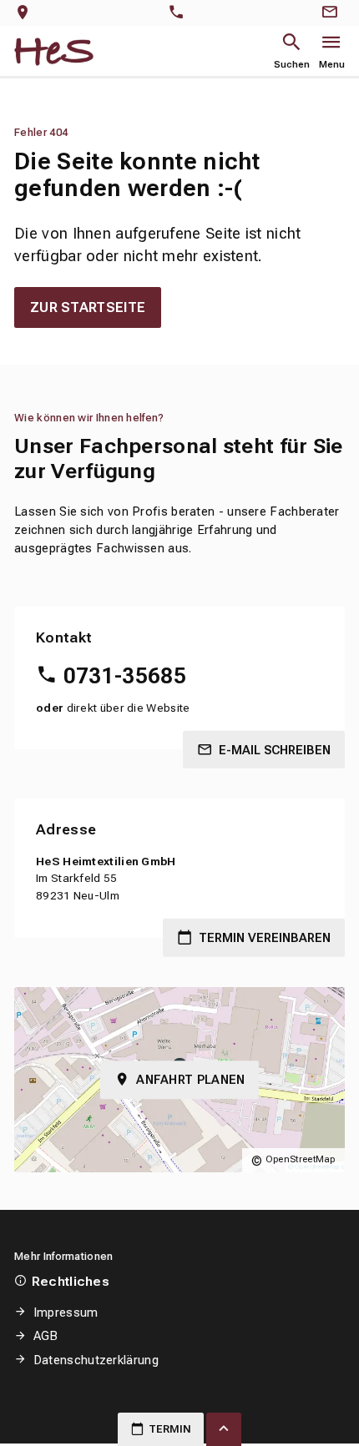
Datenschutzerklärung (96, 1360)
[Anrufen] (180, 13)
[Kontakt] (332, 13)
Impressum (65, 1312)
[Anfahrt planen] (26, 13)
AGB (45, 1335)
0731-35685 (124, 675)
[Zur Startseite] (54, 52)
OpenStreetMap (300, 1159)
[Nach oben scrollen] (223, 1429)
